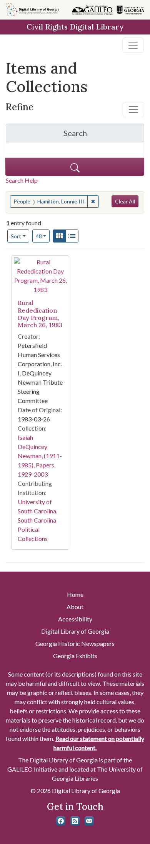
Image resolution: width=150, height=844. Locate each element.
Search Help (22, 180)
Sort (16, 236)
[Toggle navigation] (133, 45)
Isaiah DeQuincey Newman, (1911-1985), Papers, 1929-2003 (40, 456)
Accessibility (75, 619)
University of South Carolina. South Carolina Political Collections (37, 520)
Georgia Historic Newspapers (75, 643)
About (75, 606)
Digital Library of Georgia (75, 631)
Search (103, 135)
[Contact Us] (89, 821)
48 (43, 236)
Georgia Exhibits (75, 655)
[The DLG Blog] (75, 821)
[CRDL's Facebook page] (60, 821)
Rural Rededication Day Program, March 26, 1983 (40, 314)
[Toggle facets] (133, 109)
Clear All (125, 201)
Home (75, 594)
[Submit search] (74, 167)
